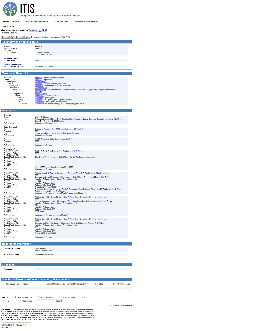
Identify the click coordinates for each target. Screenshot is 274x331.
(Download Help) (37, 37)
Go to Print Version (7, 26)
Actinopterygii (40, 90)
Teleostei (38, 92)
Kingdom (19, 301)
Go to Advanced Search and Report (120, 305)
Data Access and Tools (37, 21)
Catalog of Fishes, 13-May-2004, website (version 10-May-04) (59, 129)
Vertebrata (39, 86)
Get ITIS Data (62, 21)
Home (6, 21)
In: (3, 301)
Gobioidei (39, 98)
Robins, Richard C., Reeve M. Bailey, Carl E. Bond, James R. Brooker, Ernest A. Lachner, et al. (71, 197)
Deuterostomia (41, 82)
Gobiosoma (39, 102)
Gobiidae (38, 100)
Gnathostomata (41, 88)
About (16, 21)
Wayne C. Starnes (42, 117)
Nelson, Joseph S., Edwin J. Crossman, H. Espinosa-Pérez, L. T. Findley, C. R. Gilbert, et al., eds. (72, 173)
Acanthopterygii (41, 94)
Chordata (38, 84)
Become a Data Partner (86, 21)
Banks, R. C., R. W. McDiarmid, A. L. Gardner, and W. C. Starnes (59, 151)
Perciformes (39, 96)
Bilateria (38, 80)
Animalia (38, 78)
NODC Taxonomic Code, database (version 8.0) (53, 139)
